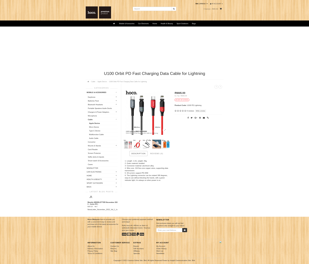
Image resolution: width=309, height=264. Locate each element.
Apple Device (102, 81)
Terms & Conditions (95, 253)
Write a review (200, 111)
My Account (160, 246)
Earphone (91, 97)
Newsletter (160, 253)
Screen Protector (94, 153)
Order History (161, 249)
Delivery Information (95, 249)
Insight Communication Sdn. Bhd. (182, 260)
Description (138, 153)
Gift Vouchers (138, 249)
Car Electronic (143, 23)
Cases (90, 164)
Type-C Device (94, 131)
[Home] (114, 24)
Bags (194, 23)
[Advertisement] (154, 49)
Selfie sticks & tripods (96, 157)
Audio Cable (93, 138)
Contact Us (114, 246)
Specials (136, 253)
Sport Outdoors (182, 23)
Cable (93, 81)
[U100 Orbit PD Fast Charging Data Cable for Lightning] (165, 130)
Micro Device (94, 127)
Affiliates (136, 251)
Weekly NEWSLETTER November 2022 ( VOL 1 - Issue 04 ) (106, 203)
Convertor (91, 142)
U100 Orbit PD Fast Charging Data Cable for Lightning (128, 81)
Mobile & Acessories (126, 23)
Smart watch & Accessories (98, 161)
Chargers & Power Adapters (98, 112)
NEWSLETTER (92, 168)
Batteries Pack (93, 101)
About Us (91, 246)
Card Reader (93, 149)
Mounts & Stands (94, 146)
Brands (136, 246)
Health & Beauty (167, 23)
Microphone (92, 116)
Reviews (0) (156, 153)
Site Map (113, 251)
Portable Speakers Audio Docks (100, 108)
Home (154, 23)
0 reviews (190, 111)
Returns (113, 249)
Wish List (159, 251)
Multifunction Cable (96, 134)
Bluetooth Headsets (95, 105)
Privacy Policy (93, 251)
